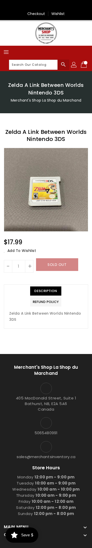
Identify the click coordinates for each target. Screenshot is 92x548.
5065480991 (45, 433)
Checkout (36, 13)
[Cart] (84, 65)
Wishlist (58, 13)
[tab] (45, 291)
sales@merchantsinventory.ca (46, 456)
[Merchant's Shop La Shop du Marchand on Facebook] (46, 6)
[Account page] (74, 65)
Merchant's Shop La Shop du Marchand (46, 100)
